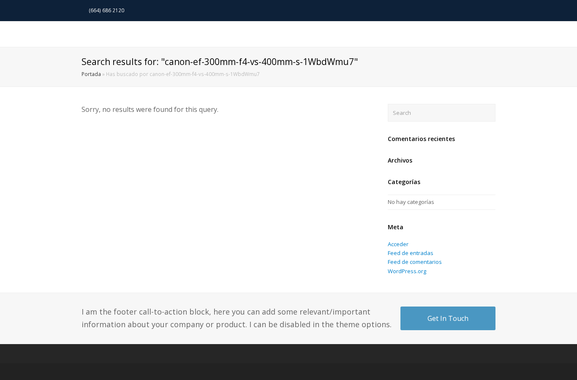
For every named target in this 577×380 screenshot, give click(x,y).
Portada (91, 74)
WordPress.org (407, 271)
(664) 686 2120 (107, 10)
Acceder (398, 244)
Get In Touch (447, 318)
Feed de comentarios (415, 262)
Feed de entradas (410, 253)
